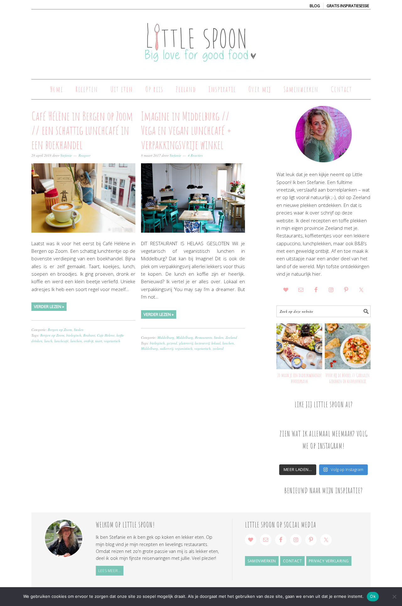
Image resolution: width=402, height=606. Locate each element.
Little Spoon (201, 41)
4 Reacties (195, 155)
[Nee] (394, 596)
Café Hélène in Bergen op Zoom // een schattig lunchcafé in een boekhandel (82, 130)
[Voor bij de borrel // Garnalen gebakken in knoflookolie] (348, 346)
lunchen (76, 340)
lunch (48, 340)
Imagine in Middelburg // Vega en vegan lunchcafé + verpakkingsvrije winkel (186, 130)
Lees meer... (109, 570)
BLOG (315, 5)
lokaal (215, 343)
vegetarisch (112, 340)
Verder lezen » (49, 306)
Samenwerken (261, 561)
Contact (292, 561)
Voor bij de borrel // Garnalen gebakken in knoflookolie (347, 378)
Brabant (89, 335)
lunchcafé (61, 340)
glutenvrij (186, 343)
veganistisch (184, 348)
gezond (172, 343)
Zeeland (231, 337)
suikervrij (166, 348)
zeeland (218, 348)
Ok (373, 596)
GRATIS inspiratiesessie (348, 5)
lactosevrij (202, 343)
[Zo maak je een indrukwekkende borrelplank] (299, 346)
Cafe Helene (106, 335)
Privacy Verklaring (329, 561)
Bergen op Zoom (60, 329)
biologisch (73, 335)
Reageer (84, 155)
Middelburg (165, 337)
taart (98, 340)
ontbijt (88, 340)
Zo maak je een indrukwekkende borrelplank (299, 378)
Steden (79, 329)
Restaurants (203, 337)
